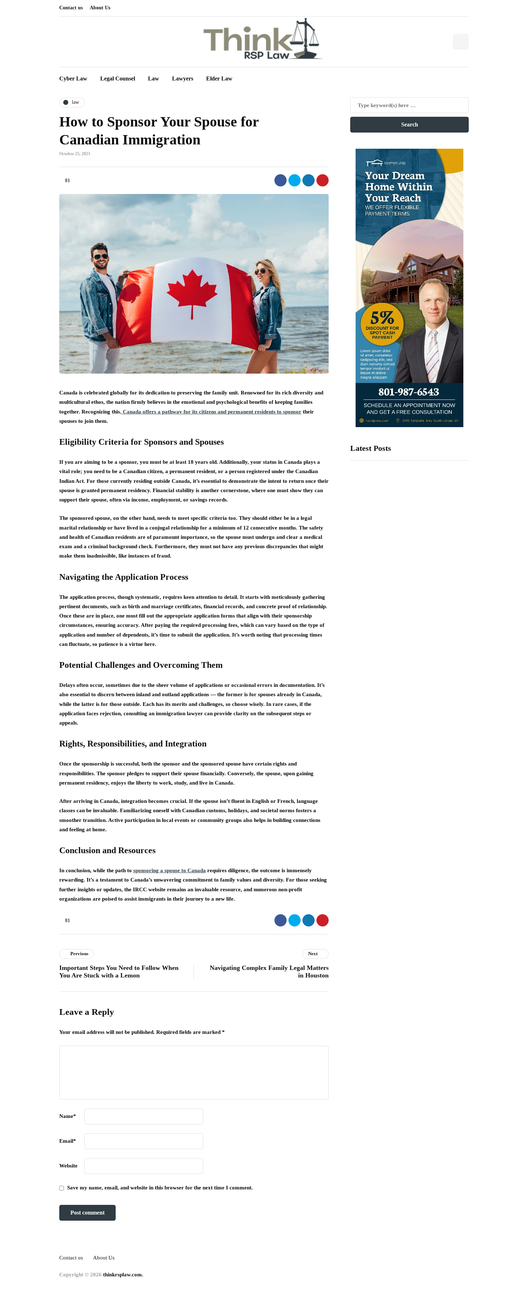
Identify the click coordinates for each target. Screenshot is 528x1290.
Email (67, 1141)
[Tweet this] (294, 180)
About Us (100, 7)
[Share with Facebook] (280, 180)
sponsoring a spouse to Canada (169, 870)
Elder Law (219, 78)
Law (153, 78)
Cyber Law (73, 78)
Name (67, 1116)
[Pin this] (322, 180)
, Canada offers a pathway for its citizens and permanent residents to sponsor (210, 412)
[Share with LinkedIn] (308, 180)
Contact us (71, 7)
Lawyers (182, 78)
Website (68, 1166)
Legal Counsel (117, 78)
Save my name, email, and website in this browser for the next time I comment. (160, 1187)
